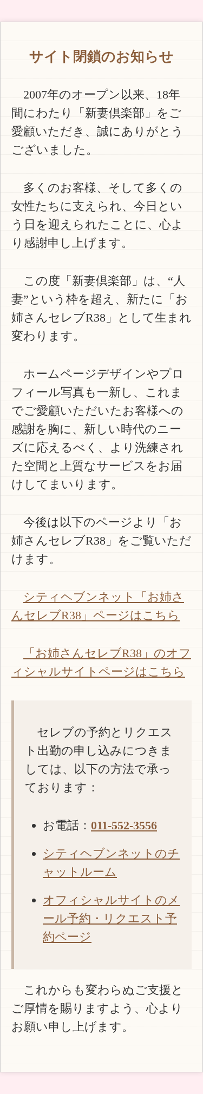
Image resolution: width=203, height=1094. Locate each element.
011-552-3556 (124, 825)
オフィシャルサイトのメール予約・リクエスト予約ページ (111, 918)
